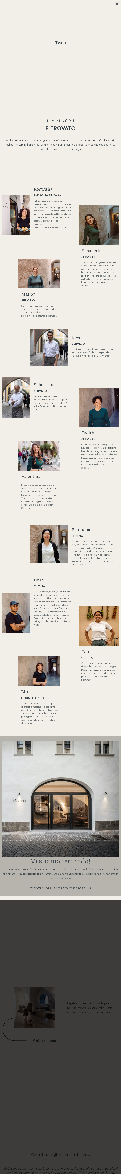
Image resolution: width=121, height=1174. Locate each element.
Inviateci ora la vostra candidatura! (61, 888)
